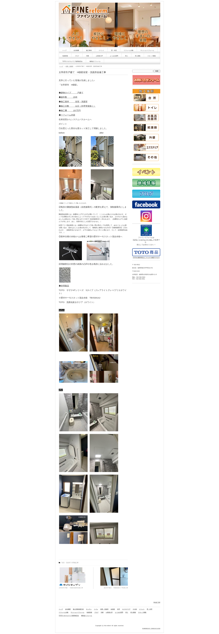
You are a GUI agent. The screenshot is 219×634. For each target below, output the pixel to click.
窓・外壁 (114, 50)
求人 (126, 56)
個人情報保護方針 (78, 609)
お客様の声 (99, 56)
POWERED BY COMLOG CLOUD (151, 628)
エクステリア (126, 609)
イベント (101, 50)
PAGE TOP (157, 602)
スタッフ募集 (151, 56)
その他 (135, 609)
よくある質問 (114, 56)
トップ (64, 50)
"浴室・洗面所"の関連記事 (69, 562)
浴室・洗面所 (69, 66)
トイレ (96, 609)
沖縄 (87, 56)
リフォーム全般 (128, 50)
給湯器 (113, 609)
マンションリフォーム (147, 50)
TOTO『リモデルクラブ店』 (143, 240)
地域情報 (65, 56)
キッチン (89, 609)
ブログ (77, 56)
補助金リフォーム (95, 61)
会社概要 (76, 50)
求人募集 (137, 56)
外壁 (118, 609)
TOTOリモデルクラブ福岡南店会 (72, 61)
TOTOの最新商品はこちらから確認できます (146, 257)
